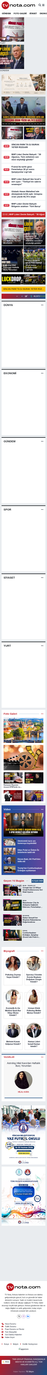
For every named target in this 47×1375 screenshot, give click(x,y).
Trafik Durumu (10, 1327)
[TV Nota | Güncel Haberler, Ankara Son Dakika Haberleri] (18, 5)
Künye (6, 1344)
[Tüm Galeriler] (42, 714)
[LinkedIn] (28, 1316)
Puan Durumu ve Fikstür (14, 1329)
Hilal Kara (23, 1092)
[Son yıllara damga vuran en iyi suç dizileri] (24, 757)
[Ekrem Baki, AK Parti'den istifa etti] (10, 860)
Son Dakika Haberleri (13, 1335)
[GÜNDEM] (42, 441)
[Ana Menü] (43, 5)
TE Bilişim (30, 1372)
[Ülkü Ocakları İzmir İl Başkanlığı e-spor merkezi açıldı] (24, 825)
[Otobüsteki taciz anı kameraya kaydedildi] (10, 842)
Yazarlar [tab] (9, 1057)
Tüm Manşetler (11, 1332)
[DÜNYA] (42, 305)
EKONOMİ (10, 373)
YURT (7, 645)
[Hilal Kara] (23, 1080)
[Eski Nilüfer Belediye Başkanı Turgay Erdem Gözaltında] (34, 795)
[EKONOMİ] (42, 373)
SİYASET (33, 13)
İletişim (15, 1344)
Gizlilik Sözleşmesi (29, 1344)
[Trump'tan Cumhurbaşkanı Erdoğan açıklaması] (10, 869)
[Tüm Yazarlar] (42, 1057)
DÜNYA (8, 305)
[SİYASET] (42, 578)
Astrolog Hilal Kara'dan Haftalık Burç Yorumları (23, 1064)
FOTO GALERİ (20, 13)
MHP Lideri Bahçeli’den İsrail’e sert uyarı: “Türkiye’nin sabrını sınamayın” (26, 182)
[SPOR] (42, 509)
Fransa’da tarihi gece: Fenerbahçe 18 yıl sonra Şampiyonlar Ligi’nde (22, 169)
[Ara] (40, 5)
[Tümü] (42, 951)
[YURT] (42, 646)
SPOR (7, 509)
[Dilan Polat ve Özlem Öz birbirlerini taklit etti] (10, 851)
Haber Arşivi (10, 1337)
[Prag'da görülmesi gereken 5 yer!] (24, 730)
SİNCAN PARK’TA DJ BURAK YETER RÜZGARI (25, 289)
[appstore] (23, 1349)
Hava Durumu (10, 1324)
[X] (19, 1316)
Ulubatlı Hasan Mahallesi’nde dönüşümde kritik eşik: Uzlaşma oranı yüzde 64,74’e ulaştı (26, 194)
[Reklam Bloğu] (23, 84)
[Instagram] (24, 1316)
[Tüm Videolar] (42, 809)
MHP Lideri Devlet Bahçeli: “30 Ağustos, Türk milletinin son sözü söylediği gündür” (26, 157)
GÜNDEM (6, 13)
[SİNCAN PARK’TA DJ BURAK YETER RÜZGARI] (12, 133)
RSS (7, 1362)
